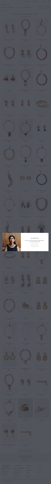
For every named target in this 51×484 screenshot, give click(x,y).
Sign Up (34, 245)
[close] (47, 234)
